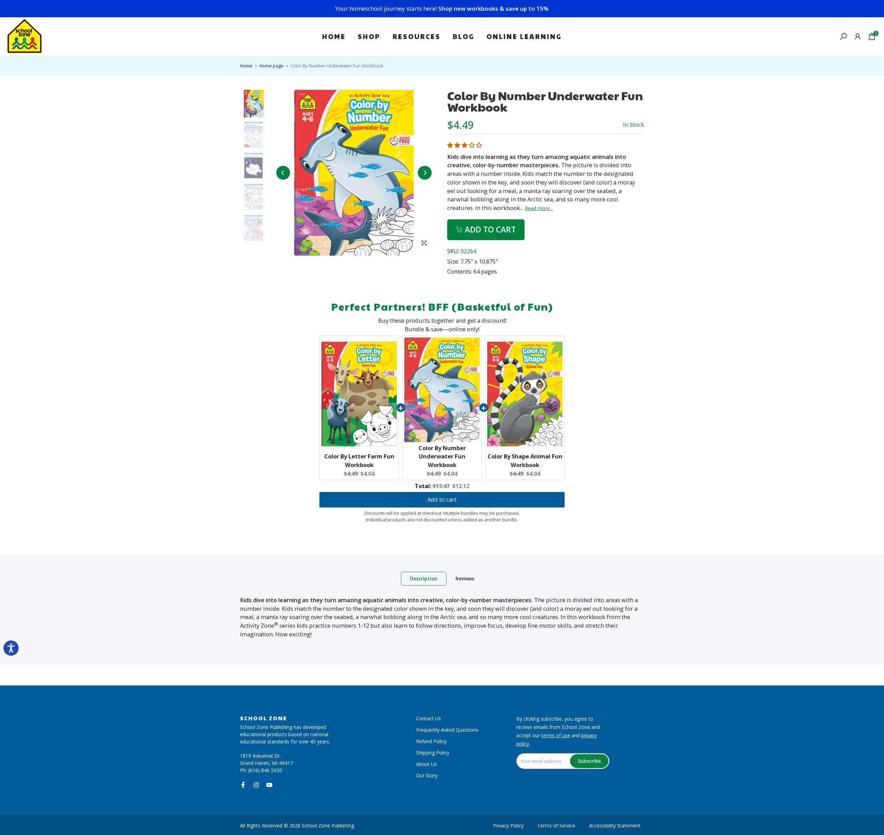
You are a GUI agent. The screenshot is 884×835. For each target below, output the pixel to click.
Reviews (464, 578)
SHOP (369, 36)
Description (424, 578)
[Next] (425, 173)
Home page (271, 66)
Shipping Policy (432, 752)
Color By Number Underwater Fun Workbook (442, 456)
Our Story (427, 775)
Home (246, 66)
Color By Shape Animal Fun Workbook (525, 460)
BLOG (463, 36)
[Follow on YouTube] (269, 785)
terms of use (555, 735)
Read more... (539, 208)
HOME (334, 36)
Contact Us (428, 718)
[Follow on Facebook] (243, 785)
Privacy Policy (508, 825)
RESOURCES (417, 36)
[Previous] (283, 173)
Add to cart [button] (442, 499)
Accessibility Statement (615, 825)
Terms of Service (556, 825)
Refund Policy (431, 741)
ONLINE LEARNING (524, 36)
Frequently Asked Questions (447, 730)
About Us (426, 764)
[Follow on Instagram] (256, 785)
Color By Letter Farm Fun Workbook (359, 460)
